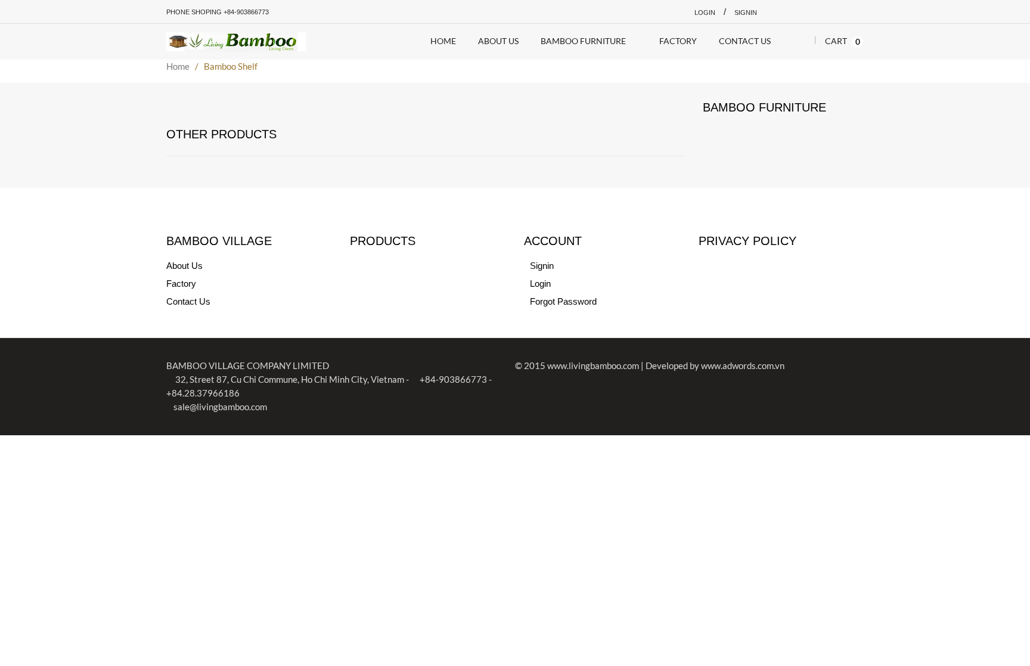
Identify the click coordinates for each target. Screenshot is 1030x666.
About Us (184, 266)
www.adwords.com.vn (742, 365)
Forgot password (563, 301)
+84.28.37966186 (203, 393)
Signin (745, 12)
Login (704, 12)
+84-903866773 (452, 379)
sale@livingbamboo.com (220, 406)
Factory (181, 283)
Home (178, 66)
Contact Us (188, 301)
